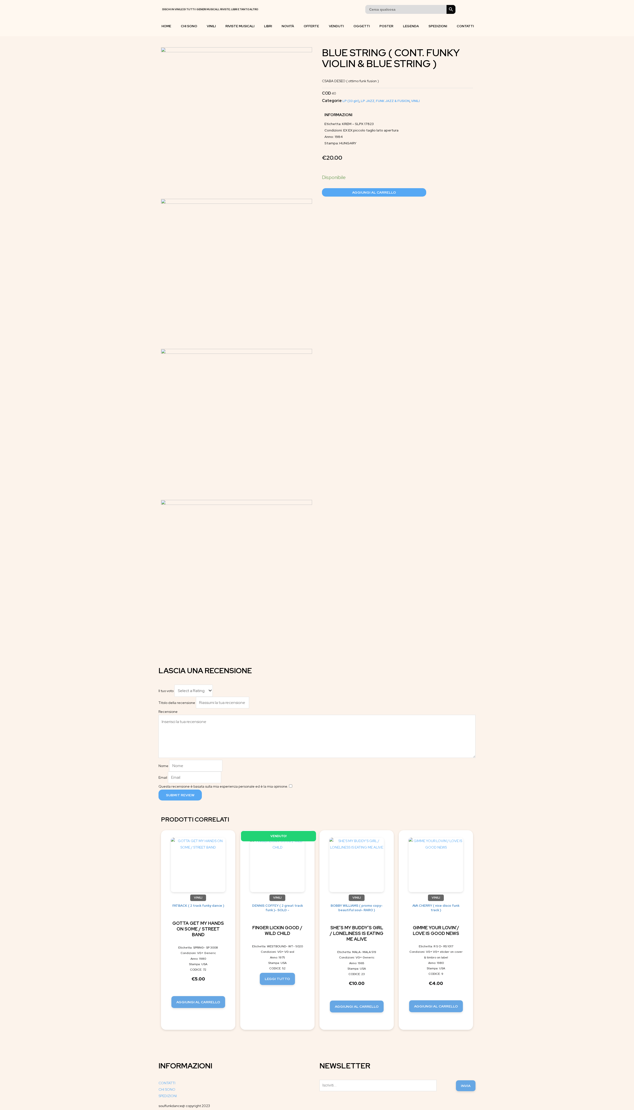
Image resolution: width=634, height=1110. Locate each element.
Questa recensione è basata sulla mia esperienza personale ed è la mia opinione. (223, 786)
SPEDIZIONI (437, 26)
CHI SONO (189, 26)
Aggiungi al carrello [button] (198, 1002)
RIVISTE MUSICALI (239, 26)
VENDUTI (336, 26)
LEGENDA (411, 26)
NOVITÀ (288, 26)
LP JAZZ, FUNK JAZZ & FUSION (385, 101)
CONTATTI (465, 26)
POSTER (386, 26)
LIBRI (268, 26)
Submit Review (180, 795)
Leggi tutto (277, 979)
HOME (166, 26)
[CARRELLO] (462, 9)
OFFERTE (311, 26)
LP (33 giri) (351, 101)
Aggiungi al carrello (374, 192)
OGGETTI (361, 26)
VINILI (211, 26)
